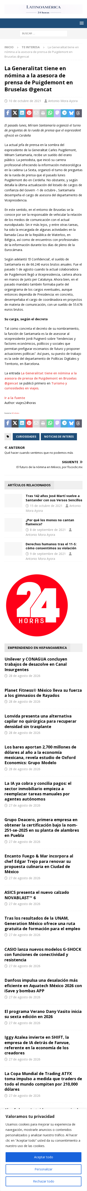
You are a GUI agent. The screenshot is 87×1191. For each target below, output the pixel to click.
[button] (81, 23)
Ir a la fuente (14, 398)
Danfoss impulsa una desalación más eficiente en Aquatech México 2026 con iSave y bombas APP (43, 985)
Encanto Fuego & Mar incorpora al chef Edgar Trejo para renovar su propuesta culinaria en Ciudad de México (38, 863)
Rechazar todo (43, 1181)
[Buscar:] (44, 33)
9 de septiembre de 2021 (48, 554)
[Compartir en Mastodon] (57, 113)
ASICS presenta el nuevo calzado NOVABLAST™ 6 (36, 895)
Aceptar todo (43, 1157)
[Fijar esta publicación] (29, 113)
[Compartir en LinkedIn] (22, 113)
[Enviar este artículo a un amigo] (36, 113)
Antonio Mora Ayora (63, 101)
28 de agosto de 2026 (24, 676)
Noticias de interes (59, 436)
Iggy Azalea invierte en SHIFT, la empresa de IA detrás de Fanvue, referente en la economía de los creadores (37, 1045)
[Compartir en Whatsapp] (50, 113)
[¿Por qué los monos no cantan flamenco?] (13, 525)
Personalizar (43, 1169)
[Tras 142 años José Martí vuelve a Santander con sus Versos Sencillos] (13, 500)
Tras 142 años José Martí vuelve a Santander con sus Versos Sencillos (54, 498)
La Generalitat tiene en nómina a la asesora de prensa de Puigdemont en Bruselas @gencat (40, 378)
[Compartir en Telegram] (64, 113)
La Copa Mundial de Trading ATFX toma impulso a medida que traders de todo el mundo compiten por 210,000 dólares (43, 1081)
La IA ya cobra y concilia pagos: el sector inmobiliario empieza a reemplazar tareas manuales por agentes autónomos (37, 791)
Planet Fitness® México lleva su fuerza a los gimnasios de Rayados (43, 692)
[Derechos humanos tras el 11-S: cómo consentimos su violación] (13, 549)
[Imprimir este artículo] (43, 113)
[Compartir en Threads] (78, 113)
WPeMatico (15, 413)
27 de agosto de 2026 (24, 805)
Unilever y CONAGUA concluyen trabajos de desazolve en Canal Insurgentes (35, 664)
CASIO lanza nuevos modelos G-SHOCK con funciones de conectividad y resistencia (42, 954)
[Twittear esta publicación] (15, 113)
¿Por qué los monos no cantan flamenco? (50, 522)
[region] (43, 1150)
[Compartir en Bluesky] (71, 113)
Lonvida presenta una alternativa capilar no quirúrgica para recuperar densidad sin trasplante (40, 721)
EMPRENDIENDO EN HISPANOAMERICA (37, 648)
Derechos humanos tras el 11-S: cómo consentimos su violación (51, 546)
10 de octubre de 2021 (25, 101)
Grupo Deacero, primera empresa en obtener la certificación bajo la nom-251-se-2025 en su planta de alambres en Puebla (41, 827)
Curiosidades (26, 436)
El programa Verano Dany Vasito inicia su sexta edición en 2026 (43, 1014)
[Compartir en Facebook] (8, 113)
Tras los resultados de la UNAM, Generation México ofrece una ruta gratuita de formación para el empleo (42, 923)
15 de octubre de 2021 (46, 506)
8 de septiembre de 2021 (48, 530)
